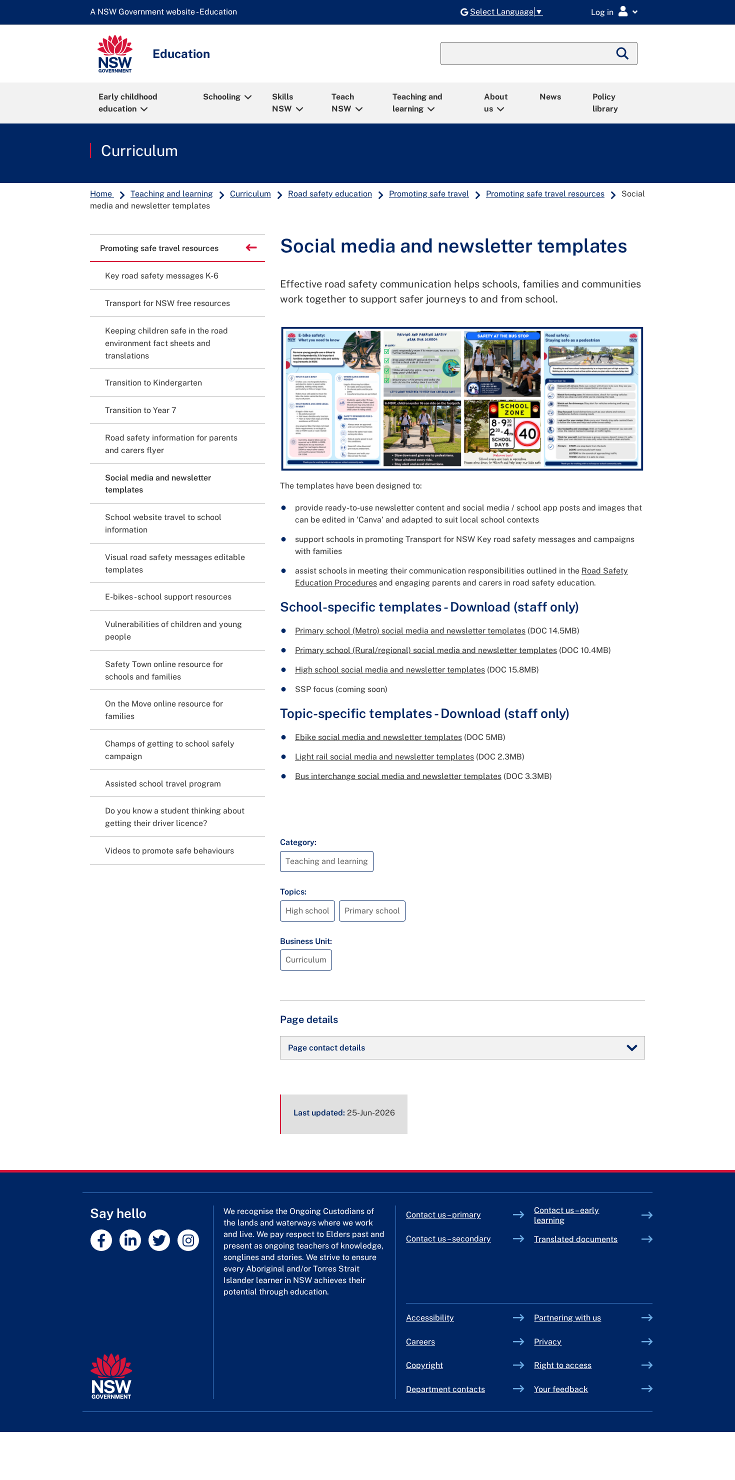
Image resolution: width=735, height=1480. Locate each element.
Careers (420, 1341)
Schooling (221, 97)
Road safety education (330, 193)
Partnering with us (567, 1317)
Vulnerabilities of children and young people (173, 631)
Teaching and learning (417, 103)
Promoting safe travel (429, 193)
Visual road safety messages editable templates (175, 563)
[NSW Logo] (115, 53)
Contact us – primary (443, 1215)
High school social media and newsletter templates (390, 669)
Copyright (424, 1365)
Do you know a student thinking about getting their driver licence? (174, 817)
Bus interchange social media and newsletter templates (398, 776)
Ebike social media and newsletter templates (378, 737)
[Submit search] (623, 53)
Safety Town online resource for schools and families (164, 671)
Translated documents (576, 1239)
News (550, 97)
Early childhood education (128, 103)
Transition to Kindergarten (153, 383)
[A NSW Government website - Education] (166, 12)
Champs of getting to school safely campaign (169, 750)
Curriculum (139, 150)
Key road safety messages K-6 (161, 275)
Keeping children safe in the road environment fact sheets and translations (166, 343)
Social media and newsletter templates (158, 484)
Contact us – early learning (566, 1215)
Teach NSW (343, 103)
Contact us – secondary (448, 1239)
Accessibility (430, 1317)
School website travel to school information (163, 523)
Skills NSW (282, 103)
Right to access (563, 1365)
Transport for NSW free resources (167, 303)
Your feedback (561, 1389)
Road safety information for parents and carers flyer (171, 444)
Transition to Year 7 (140, 410)
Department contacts (445, 1389)
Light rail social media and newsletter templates (384, 757)
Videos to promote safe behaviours (169, 851)
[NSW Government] (111, 1376)
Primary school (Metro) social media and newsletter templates (410, 631)
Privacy (548, 1341)
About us (496, 103)
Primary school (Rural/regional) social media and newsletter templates (426, 650)
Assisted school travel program (163, 783)
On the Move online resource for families (164, 710)
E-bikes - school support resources (168, 597)
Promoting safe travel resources (545, 193)
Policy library (605, 103)
